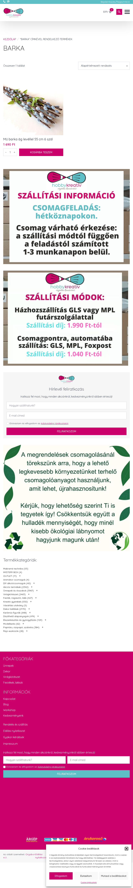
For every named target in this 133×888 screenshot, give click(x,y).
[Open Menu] (127, 11)
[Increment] (14, 152)
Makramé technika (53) (15, 568)
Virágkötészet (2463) (14, 594)
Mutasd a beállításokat (113, 875)
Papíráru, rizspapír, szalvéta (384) (21, 627)
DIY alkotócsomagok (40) (17, 583)
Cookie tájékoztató (89, 882)
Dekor (6, 671)
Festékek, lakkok (13, 682)
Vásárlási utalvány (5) (15, 605)
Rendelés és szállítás (15, 724)
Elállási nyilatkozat (14, 730)
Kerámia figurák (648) (15, 612)
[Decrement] (6, 152)
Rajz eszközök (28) (13, 631)
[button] (126, 848)
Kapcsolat (9, 698)
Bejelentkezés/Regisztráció (115, 1)
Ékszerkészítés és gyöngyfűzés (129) (22, 620)
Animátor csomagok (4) (16, 579)
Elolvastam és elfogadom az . (39, 423)
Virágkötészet (11, 677)
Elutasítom (86, 875)
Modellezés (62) (11, 623)
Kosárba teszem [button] (41, 152)
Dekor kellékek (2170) (14, 608)
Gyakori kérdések (13, 737)
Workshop (9, 710)
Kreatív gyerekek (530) (15, 601)
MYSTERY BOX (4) (12, 572)
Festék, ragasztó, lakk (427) (18, 597)
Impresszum (10, 743)
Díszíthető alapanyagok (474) (19, 616)
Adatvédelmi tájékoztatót (54, 423)
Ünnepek (8, 665)
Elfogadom (61, 875)
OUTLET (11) (10, 576)
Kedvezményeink (13, 715)
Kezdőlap (9, 39)
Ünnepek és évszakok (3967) (18, 590)
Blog (6, 704)
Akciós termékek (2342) (16, 587)
